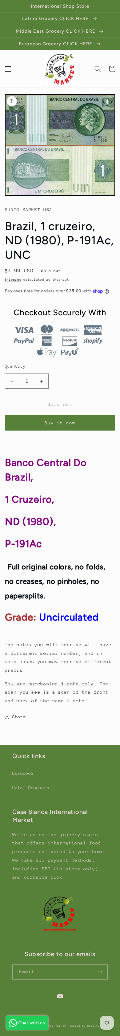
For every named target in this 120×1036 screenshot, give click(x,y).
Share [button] (19, 716)
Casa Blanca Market (51, 1025)
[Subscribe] (100, 972)
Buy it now (60, 422)
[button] (8, 69)
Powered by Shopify (84, 1025)
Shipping (13, 280)
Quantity (15, 366)
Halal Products (31, 787)
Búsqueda (23, 773)
